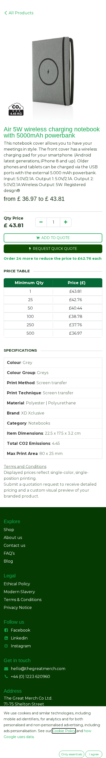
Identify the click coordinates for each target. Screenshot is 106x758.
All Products (21, 13)
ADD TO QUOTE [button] (55, 238)
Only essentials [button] (71, 754)
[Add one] (65, 222)
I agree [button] (94, 754)
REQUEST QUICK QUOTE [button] (55, 248)
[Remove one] (41, 222)
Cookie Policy (63, 731)
